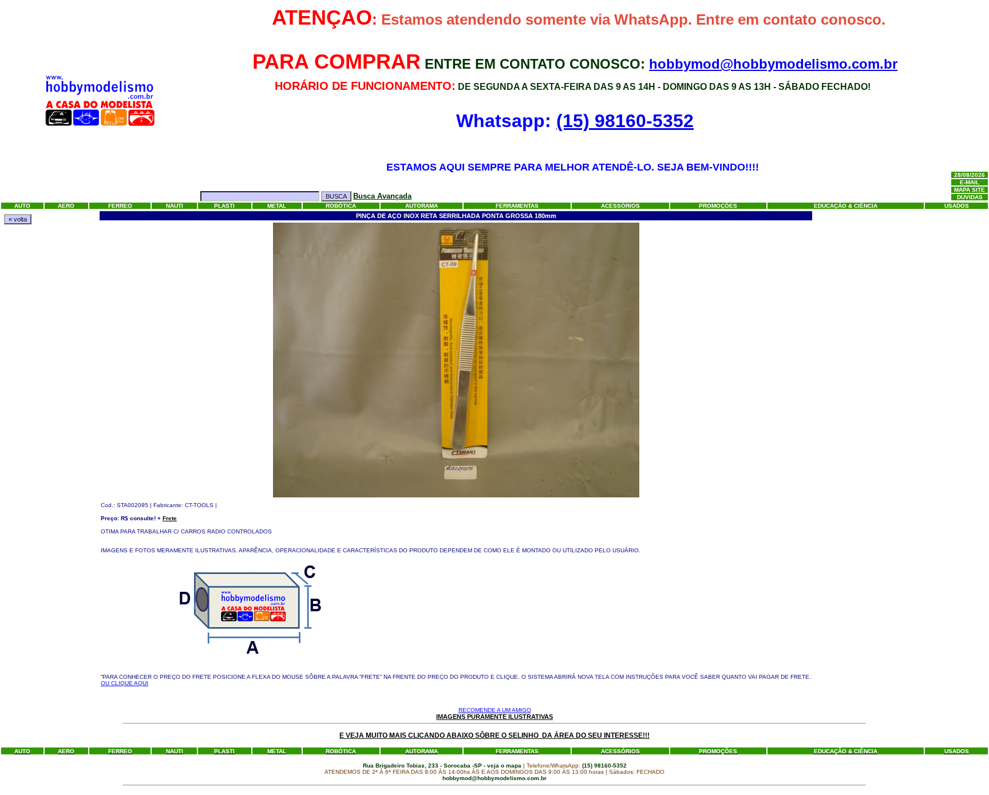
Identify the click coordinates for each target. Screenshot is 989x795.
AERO (66, 206)
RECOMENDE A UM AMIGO (494, 710)
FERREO (120, 206)
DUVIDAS (970, 197)
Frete (170, 518)
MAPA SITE (969, 190)
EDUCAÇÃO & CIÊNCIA (845, 206)
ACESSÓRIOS (620, 206)
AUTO (22, 206)
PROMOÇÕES (718, 206)
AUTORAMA (421, 206)
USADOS (956, 206)
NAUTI (174, 206)
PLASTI (224, 206)
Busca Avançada (382, 196)
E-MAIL (969, 182)
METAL (276, 206)
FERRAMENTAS (517, 206)
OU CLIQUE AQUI (124, 683)
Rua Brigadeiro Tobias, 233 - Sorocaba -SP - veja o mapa (443, 765)
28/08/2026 (969, 175)
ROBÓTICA (341, 206)
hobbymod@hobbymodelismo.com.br (773, 64)
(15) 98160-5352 (625, 120)
